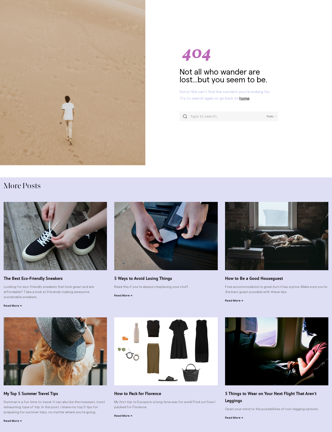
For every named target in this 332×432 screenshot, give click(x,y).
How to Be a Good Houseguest (254, 278)
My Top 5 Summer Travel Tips (31, 393)
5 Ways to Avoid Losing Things (143, 278)
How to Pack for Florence (137, 393)
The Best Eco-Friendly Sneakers (33, 278)
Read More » (13, 305)
